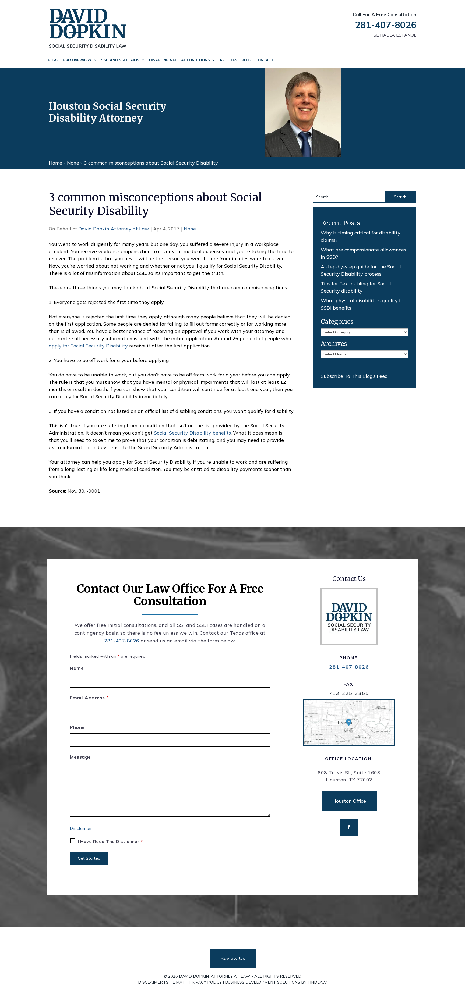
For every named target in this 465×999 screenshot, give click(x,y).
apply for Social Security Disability (88, 346)
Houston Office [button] (349, 801)
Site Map (175, 982)
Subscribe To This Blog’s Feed (354, 376)
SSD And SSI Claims (120, 60)
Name (77, 668)
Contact (265, 60)
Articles (228, 60)
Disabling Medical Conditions (179, 60)
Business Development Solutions (262, 982)
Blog (246, 60)
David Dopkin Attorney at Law (113, 229)
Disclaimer (81, 828)
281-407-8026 (385, 25)
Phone (77, 727)
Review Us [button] (232, 958)
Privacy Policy (205, 982)
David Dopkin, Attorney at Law (214, 976)
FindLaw (317, 982)
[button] (459, 960)
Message (80, 757)
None (190, 229)
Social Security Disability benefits (192, 433)
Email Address (89, 698)
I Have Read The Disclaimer (110, 841)
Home (53, 60)
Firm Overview (77, 60)
